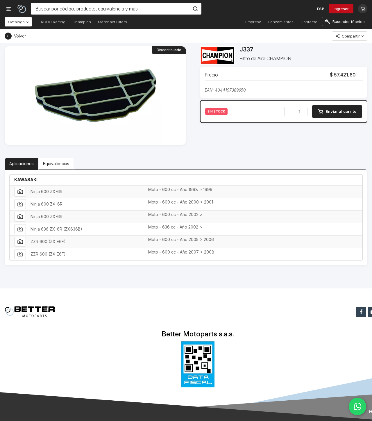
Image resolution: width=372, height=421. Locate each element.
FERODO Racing (51, 21)
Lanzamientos (281, 21)
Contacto (309, 21)
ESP (320, 8)
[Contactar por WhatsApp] (357, 406)
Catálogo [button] (17, 21)
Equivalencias (56, 163)
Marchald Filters (112, 21)
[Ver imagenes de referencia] (20, 192)
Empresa (253, 21)
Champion (81, 21)
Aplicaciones (21, 163)
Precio (211, 75)
